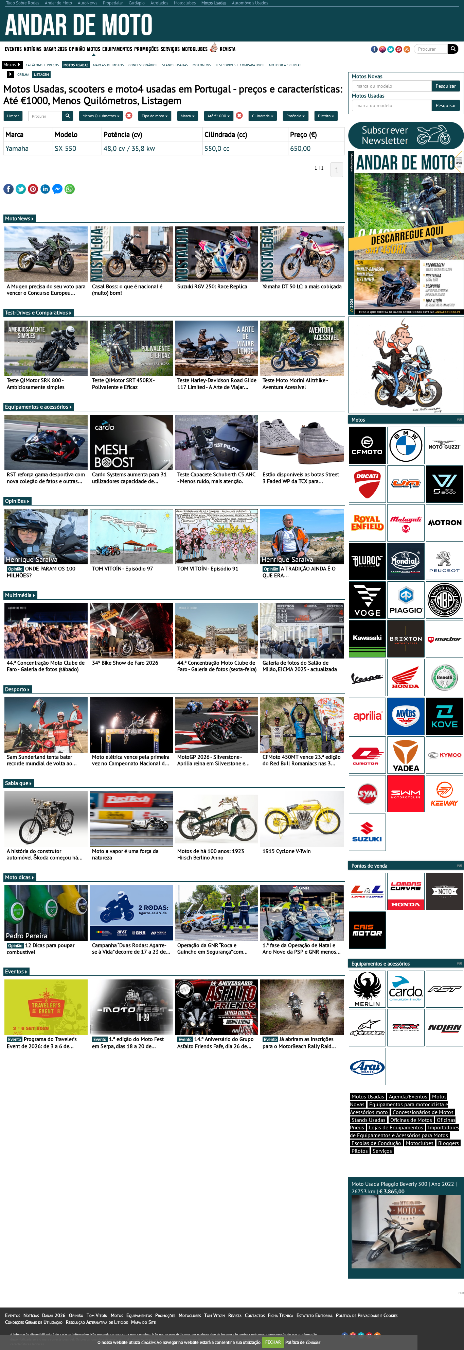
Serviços (382, 1150)
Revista (227, 48)
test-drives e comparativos (239, 65)
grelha (23, 74)
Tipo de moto (153, 115)
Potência (294, 115)
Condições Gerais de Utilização (34, 1322)
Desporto (15, 689)
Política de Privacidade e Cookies (366, 1315)
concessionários (142, 65)
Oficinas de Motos (411, 1119)
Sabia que (16, 783)
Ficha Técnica (280, 1315)
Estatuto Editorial (315, 1315)
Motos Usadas (368, 1096)
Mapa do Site (143, 1322)
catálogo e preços (42, 65)
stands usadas (175, 65)
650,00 (300, 148)
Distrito (325, 115)
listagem (41, 74)
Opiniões (15, 500)
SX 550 (65, 148)
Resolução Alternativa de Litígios (97, 1322)
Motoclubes (195, 48)
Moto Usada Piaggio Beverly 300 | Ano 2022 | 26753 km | (404, 1187)
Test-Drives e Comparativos (36, 312)
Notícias (31, 1315)
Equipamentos (139, 1315)
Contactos (255, 1315)
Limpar (13, 115)
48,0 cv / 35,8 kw (129, 148)
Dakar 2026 (55, 48)
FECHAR (273, 1342)
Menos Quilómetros (100, 115)
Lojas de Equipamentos (396, 1127)
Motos (117, 1315)
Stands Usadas (369, 1119)
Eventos (13, 48)
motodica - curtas (285, 65)
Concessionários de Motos (423, 1112)
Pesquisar (446, 86)
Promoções (146, 48)
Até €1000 (217, 115)
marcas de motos (108, 65)
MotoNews (17, 218)
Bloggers (448, 1143)
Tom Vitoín (97, 1315)
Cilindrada (261, 115)
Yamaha (17, 148)
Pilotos (360, 1150)
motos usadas (76, 65)
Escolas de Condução (376, 1143)
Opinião (77, 48)
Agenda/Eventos (408, 1096)
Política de (302, 1342)
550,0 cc (216, 148)
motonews (202, 65)
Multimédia (18, 595)
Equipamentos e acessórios (36, 406)
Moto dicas (18, 877)
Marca (186, 115)
